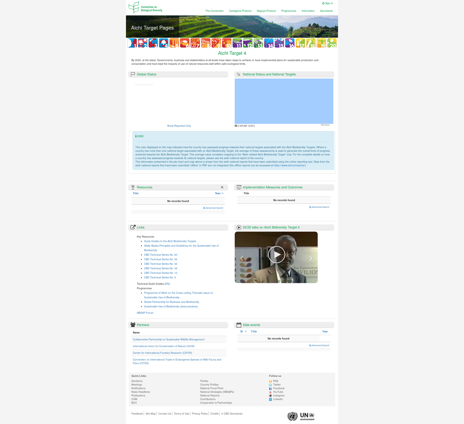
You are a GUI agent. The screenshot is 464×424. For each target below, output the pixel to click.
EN (167, 283)
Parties (204, 381)
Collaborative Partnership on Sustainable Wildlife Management (168, 339)
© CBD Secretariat (231, 413)
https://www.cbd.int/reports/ (289, 165)
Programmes (288, 11)
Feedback (137, 413)
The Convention (214, 11)
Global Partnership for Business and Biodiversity (171, 302)
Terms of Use (181, 413)
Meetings (136, 384)
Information (308, 11)
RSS (275, 381)
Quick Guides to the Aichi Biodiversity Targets (170, 241)
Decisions (136, 381)
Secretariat (326, 11)
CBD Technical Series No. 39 (160, 268)
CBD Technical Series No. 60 (160, 254)
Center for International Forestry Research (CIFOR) (162, 353)
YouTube (278, 392)
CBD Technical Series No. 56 (160, 259)
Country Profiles (209, 384)
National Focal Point (211, 388)
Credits (214, 413)
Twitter (277, 384)
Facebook (279, 388)
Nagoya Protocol (266, 11)
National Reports (209, 395)
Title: (136, 193)
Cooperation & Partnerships (216, 402)
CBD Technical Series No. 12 (160, 273)
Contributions (208, 399)
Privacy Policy (200, 413)
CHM (134, 399)
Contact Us (164, 413)
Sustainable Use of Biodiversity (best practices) (171, 306)
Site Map (151, 413)
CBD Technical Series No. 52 (160, 263)
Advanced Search (214, 207)
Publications (138, 395)
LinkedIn (278, 399)
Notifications (138, 388)
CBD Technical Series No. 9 (160, 277)
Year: (218, 193)
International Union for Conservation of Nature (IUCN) (163, 346)
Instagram (279, 395)
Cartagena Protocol (240, 11)
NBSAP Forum (145, 312)
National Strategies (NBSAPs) (217, 392)
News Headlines (140, 392)
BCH (134, 402)
